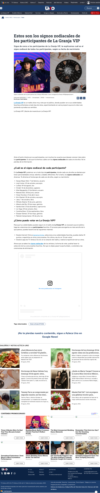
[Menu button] (8, 8)
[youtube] (8, 474)
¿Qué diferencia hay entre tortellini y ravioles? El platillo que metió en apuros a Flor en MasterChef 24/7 (33, 351)
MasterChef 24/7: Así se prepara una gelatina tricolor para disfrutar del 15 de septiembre (85, 393)
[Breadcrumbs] (4, 17)
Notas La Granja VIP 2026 (37, 324)
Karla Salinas (23, 99)
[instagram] (5, 474)
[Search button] (98, 8)
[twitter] (2, 474)
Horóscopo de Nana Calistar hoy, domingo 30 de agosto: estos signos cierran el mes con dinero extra (34, 372)
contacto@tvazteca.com (90, 471)
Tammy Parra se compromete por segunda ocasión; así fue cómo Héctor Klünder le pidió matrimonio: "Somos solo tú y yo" (34, 393)
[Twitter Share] (81, 98)
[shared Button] (84, 98)
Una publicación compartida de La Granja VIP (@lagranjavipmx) (50, 316)
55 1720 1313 (87, 473)
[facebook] (11, 474)
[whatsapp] (15, 474)
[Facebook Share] (78, 98)
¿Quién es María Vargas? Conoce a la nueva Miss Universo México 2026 (86, 372)
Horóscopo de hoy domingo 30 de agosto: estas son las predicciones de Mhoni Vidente (86, 351)
